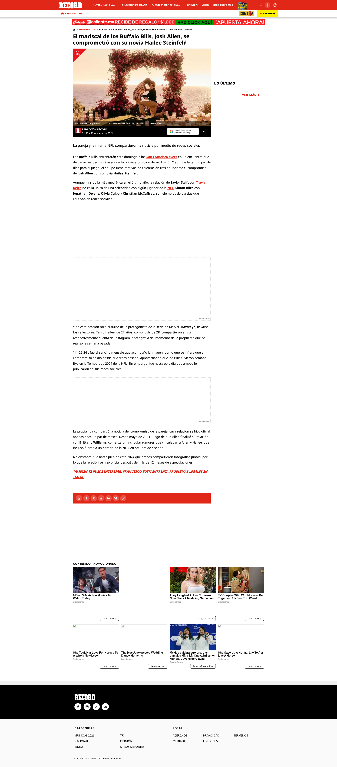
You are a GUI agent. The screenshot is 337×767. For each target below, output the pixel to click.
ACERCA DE (180, 726)
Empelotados (87, 29)
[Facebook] (86, 498)
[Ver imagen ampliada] (142, 87)
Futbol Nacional (104, 5)
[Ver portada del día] (242, 5)
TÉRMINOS (241, 726)
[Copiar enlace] (123, 498)
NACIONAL (81, 732)
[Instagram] (87, 697)
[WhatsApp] (79, 498)
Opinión (192, 5)
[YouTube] (105, 697)
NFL (170, 188)
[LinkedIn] (108, 498)
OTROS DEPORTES (132, 737)
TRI (122, 726)
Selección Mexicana (134, 5)
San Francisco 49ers (161, 157)
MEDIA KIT (180, 732)
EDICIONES (210, 732)
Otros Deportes (223, 5)
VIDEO (78, 737)
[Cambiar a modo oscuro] (267, 5)
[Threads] (101, 498)
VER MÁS (249, 95)
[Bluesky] (116, 498)
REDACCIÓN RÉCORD (94, 129)
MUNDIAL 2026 (84, 726)
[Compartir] (205, 131)
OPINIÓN (126, 732)
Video (205, 5)
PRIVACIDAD (211, 726)
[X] (94, 498)
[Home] (74, 29)
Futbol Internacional (166, 5)
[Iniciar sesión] (275, 5)
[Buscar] (261, 5)
